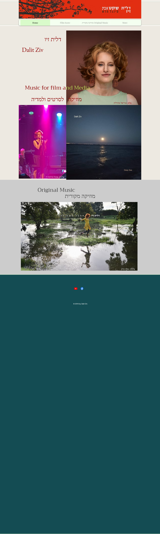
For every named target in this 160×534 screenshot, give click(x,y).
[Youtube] (76, 288)
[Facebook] (82, 288)
